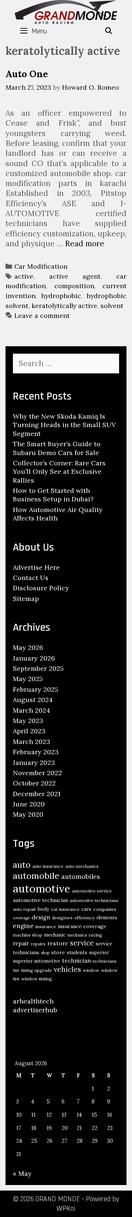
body (43, 909)
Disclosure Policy (41, 588)
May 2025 (28, 678)
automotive (41, 888)
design (41, 917)
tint (16, 970)
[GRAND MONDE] (66, 11)
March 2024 (31, 710)
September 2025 (38, 668)
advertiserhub (35, 1010)
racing (95, 935)
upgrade (43, 970)
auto (21, 864)
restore (57, 943)
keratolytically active (64, 305)
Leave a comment (42, 315)
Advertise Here (36, 567)
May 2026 (28, 647)
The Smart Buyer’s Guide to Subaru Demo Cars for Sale (56, 448)
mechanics (77, 935)
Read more (84, 243)
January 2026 (34, 658)
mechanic (55, 935)
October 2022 (34, 783)
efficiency (84, 917)
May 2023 (28, 720)
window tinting (36, 978)
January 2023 (34, 762)
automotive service (92, 891)
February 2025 (35, 689)
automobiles (80, 876)
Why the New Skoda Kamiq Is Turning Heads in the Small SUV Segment (64, 425)
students (77, 952)
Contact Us (30, 577)
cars (86, 909)
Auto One (27, 74)
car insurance (65, 909)
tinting (27, 970)
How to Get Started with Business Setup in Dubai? (53, 494)
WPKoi (66, 1208)
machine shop (27, 935)
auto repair (24, 909)
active (23, 276)
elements (106, 917)
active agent (74, 276)
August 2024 (33, 699)
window (91, 970)
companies (104, 909)
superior (99, 952)
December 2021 (36, 794)
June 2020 (29, 804)
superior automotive (36, 961)
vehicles (67, 969)
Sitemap (26, 598)
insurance (46, 926)
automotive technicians (94, 900)
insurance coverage (82, 926)
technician (76, 960)
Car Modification (40, 266)
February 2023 (36, 752)
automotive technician (40, 900)
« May (22, 1173)
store (58, 952)
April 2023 (29, 731)
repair (21, 943)
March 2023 (31, 741)
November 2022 (37, 773)
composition (74, 286)
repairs (38, 943)
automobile (36, 875)
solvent (111, 305)
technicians (105, 961)
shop (45, 952)
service (82, 942)
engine (23, 926)
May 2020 (28, 814)
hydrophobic (61, 295)
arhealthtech (33, 1001)
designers (62, 917)
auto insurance (47, 866)
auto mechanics (82, 866)
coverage (21, 917)
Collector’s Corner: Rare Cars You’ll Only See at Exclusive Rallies (59, 471)
